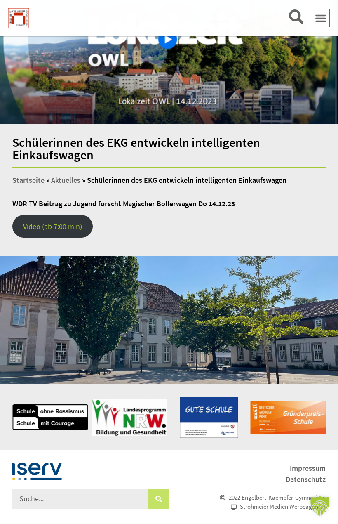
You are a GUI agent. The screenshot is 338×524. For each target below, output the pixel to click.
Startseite (28, 180)
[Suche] (158, 499)
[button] (321, 18)
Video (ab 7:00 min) (52, 226)
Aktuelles (65, 180)
